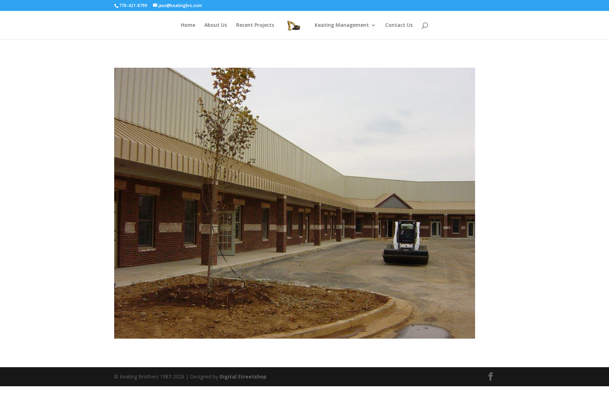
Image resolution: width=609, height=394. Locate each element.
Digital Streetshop (243, 376)
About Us (215, 25)
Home (188, 25)
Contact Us (399, 25)
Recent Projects (255, 25)
